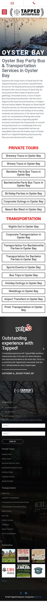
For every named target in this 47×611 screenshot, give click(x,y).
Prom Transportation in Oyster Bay (23, 309)
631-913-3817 (10, 412)
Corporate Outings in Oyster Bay (23, 201)
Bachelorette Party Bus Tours (12, 468)
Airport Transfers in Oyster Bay (23, 299)
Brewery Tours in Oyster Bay (23, 155)
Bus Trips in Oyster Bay (23, 275)
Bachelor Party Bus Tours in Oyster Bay (23, 173)
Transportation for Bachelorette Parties (15, 502)
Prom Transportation (9, 533)
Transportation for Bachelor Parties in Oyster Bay (23, 258)
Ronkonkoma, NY (11, 407)
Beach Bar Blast (7, 481)
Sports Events (6, 511)
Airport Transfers (8, 529)
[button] (3, 349)
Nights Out (5, 493)
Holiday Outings (7, 520)
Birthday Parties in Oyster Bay (23, 193)
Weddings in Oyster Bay (23, 291)
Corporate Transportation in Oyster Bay (23, 236)
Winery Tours (6, 459)
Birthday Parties (7, 472)
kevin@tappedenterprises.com (15, 416)
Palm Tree (37, 597)
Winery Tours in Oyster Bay (23, 163)
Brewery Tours (7, 454)
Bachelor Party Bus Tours (10, 463)
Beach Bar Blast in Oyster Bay (23, 209)
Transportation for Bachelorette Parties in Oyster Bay (24, 247)
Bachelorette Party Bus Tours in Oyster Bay (23, 184)
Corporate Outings (8, 477)
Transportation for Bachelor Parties (14, 507)
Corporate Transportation (10, 498)
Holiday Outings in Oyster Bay (23, 283)
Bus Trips (5, 516)
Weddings (5, 525)
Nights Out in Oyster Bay (24, 226)
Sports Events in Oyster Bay (23, 267)
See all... (5, 581)
